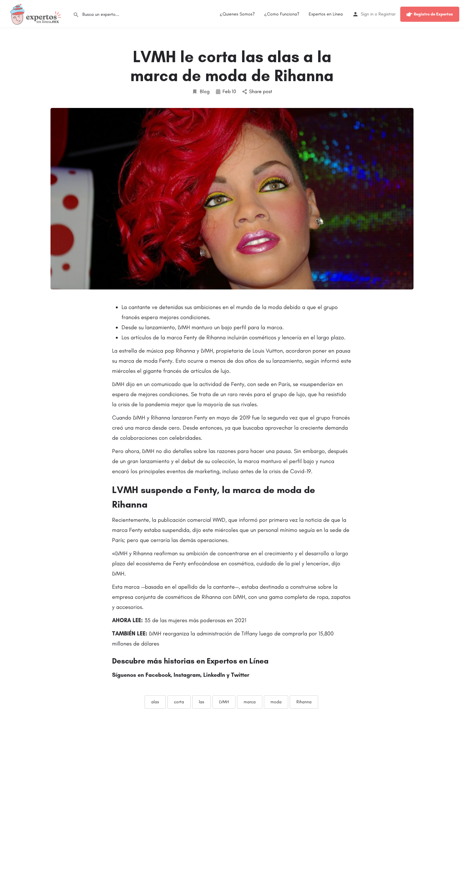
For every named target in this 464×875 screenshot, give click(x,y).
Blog (205, 91)
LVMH (224, 702)
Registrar (387, 14)
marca (250, 702)
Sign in (367, 14)
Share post (260, 91)
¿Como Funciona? (281, 14)
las (201, 702)
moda (276, 702)
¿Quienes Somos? (237, 14)
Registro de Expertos (433, 14)
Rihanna (304, 702)
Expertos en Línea (326, 14)
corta (179, 702)
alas (155, 702)
